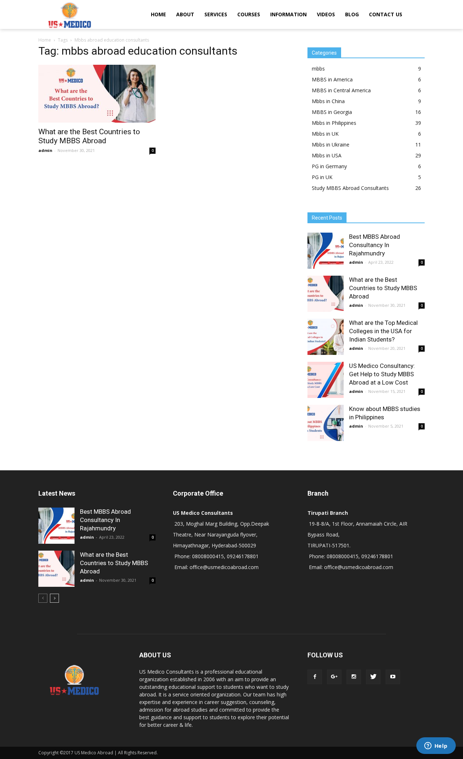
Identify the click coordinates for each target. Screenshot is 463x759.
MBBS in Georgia (332, 112)
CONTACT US (385, 14)
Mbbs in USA (326, 155)
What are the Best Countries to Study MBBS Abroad (89, 136)
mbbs (318, 68)
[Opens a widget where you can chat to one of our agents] (436, 746)
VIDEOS (326, 14)
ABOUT (185, 14)
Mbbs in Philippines (334, 122)
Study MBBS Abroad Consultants (350, 188)
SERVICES (215, 14)
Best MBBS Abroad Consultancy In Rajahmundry (374, 245)
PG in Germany (329, 166)
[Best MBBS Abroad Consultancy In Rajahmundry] (325, 251)
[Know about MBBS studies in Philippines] (325, 423)
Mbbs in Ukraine (330, 144)
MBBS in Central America (341, 90)
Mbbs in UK (325, 133)
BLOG (352, 14)
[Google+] (334, 677)
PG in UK (322, 177)
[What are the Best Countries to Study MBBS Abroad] (97, 94)
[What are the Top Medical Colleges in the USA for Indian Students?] (325, 337)
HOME (158, 14)
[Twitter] (373, 677)
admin (45, 150)
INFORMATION (288, 14)
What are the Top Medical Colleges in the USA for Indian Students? (383, 331)
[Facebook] (314, 677)
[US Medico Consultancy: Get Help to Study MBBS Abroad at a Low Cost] (325, 380)
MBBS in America (332, 79)
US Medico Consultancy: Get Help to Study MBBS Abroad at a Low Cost (382, 374)
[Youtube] (393, 677)
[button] (416, 14)
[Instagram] (354, 677)
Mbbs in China (328, 101)
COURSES (248, 14)
